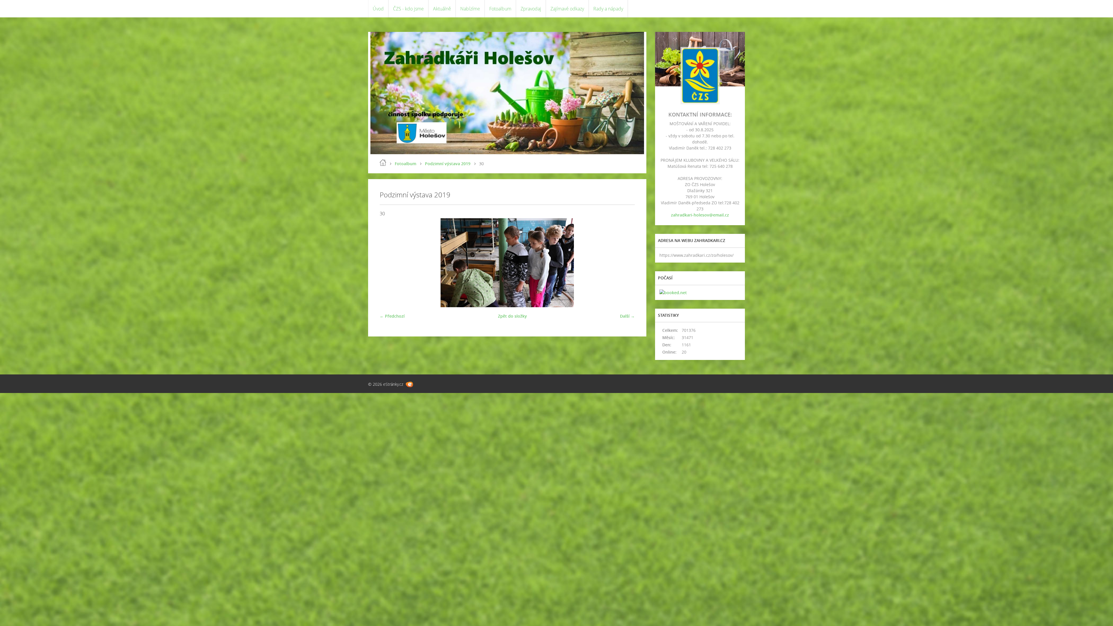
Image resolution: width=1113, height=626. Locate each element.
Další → (627, 316)
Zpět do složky (512, 316)
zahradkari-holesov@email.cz (700, 215)
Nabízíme (470, 9)
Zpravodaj (531, 9)
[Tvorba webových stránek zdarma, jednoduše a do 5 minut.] (409, 384)
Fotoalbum (500, 9)
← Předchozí (392, 316)
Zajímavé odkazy (567, 9)
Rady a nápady (608, 9)
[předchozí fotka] (389, 262)
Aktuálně (442, 9)
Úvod (378, 9)
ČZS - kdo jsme (408, 9)
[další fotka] (625, 262)
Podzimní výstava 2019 (447, 163)
